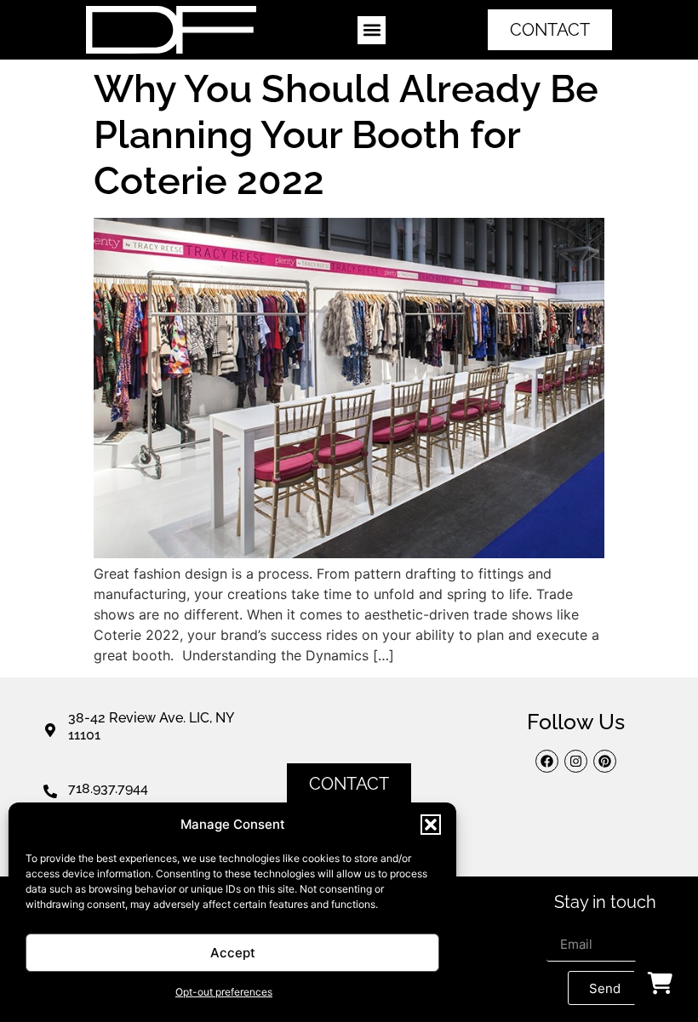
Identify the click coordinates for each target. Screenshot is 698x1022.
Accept (232, 953)
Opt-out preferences (223, 991)
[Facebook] (546, 761)
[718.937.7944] (50, 791)
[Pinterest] (604, 761)
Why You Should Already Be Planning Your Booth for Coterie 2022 (346, 134)
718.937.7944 (108, 788)
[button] (430, 824)
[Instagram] (575, 761)
